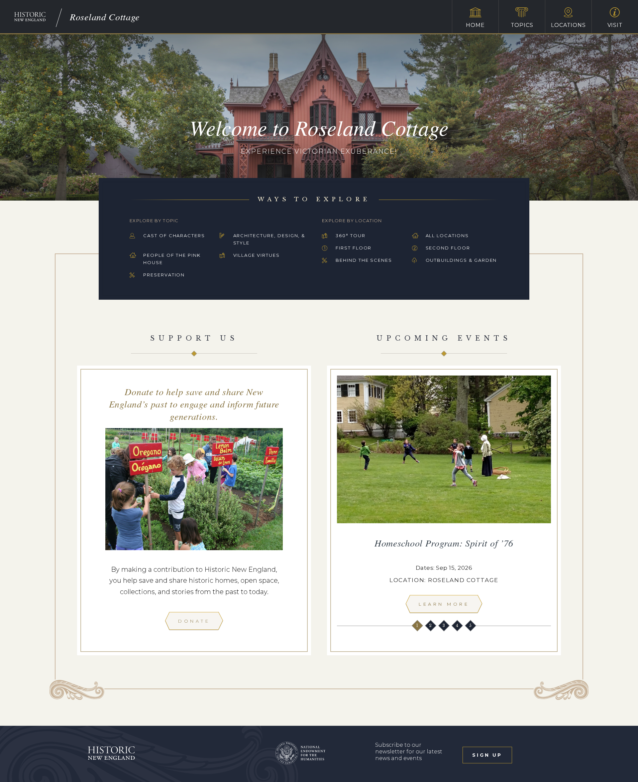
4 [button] (458, 625)
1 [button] (417, 625)
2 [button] (431, 625)
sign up (487, 755)
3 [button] (444, 625)
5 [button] (471, 625)
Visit (615, 25)
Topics (522, 25)
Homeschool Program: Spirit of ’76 (443, 543)
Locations (568, 25)
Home (475, 25)
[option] (444, 496)
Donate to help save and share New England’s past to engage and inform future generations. (194, 403)
